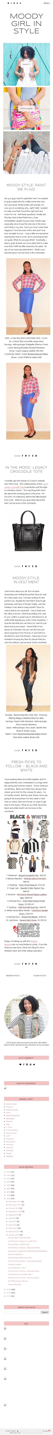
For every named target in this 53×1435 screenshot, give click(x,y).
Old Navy (9, 1144)
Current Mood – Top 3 (17, 1268)
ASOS (8, 1113)
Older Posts (40, 976)
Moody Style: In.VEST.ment (26, 580)
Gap (7, 1124)
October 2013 (14, 1208)
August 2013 (14, 1215)
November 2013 (15, 1205)
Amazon (9, 1107)
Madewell (10, 1139)
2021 (9, 1172)
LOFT (8, 1136)
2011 (9, 1293)
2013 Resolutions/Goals (18, 1281)
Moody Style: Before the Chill (20, 1258)
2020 (9, 1175)
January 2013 (14, 1235)
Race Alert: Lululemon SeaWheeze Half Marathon (28, 1251)
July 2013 (12, 1218)
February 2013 (15, 1231)
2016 (9, 1188)
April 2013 (13, 1225)
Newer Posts (13, 976)
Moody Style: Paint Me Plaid (26, 187)
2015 (9, 1192)
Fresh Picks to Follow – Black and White (26, 766)
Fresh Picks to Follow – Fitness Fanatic (23, 1278)
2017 (9, 1185)
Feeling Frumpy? (14, 1264)
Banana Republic (13, 1115)
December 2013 (15, 1201)
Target (8, 1153)
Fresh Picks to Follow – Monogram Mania (24, 1261)
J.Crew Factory (12, 1130)
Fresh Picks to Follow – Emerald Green (23, 1271)
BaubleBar (10, 1118)
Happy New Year (14, 1284)
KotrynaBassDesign (32, 1433)
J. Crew (9, 1127)
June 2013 (13, 1221)
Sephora (9, 1147)
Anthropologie (12, 1110)
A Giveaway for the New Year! (20, 1274)
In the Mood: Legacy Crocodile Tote (26, 469)
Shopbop (9, 1150)
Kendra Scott (11, 1133)
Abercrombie (11, 1104)
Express (9, 1121)
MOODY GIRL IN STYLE (26, 24)
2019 (9, 1178)
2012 (9, 1289)
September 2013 (15, 1211)
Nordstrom (10, 1142)
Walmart (9, 1156)
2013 (9, 1198)
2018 (9, 1182)
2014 (9, 1195)
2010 (9, 1296)
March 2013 (13, 1228)
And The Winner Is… (16, 1254)
